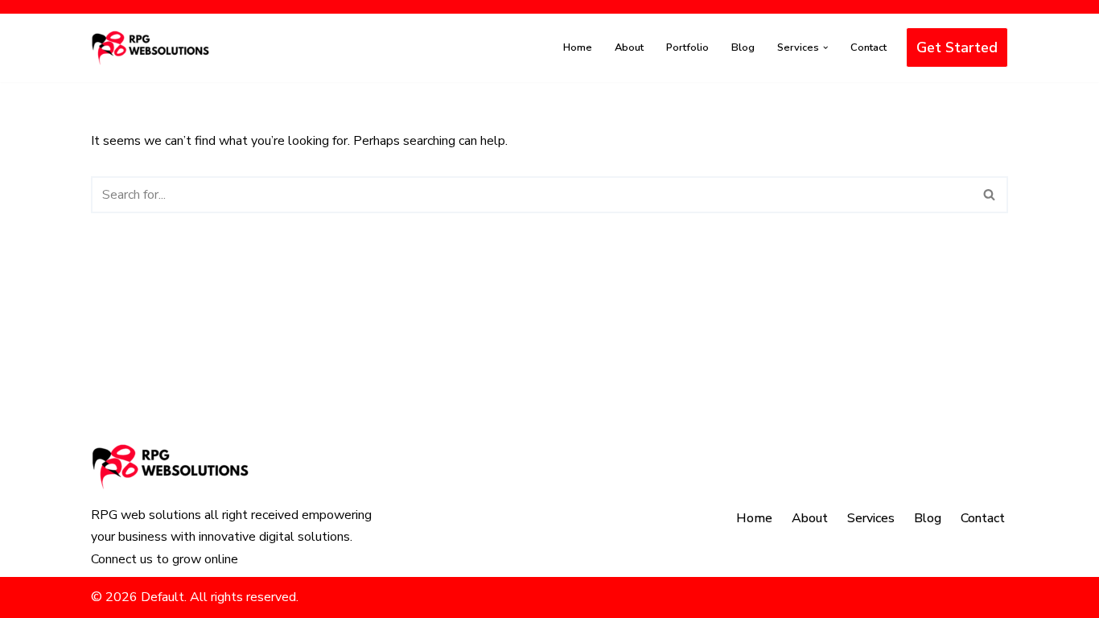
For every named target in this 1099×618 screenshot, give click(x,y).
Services (871, 518)
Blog (743, 47)
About (629, 47)
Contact (868, 47)
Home (577, 47)
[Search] (990, 194)
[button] (825, 47)
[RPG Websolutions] (151, 48)
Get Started (957, 47)
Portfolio (687, 47)
